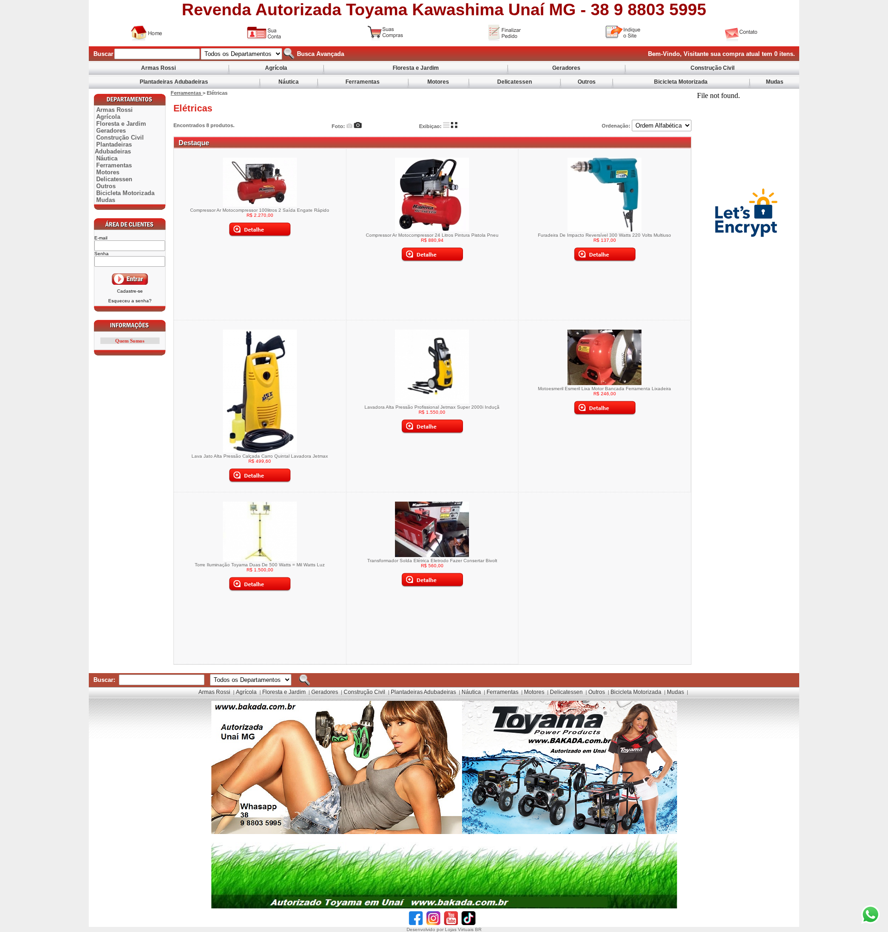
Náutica (288, 82)
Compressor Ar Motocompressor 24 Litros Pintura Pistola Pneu (432, 235)
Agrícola (276, 68)
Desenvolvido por (426, 929)
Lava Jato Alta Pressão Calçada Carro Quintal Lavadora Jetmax (259, 456)
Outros (586, 82)
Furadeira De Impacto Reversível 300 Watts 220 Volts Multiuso (604, 235)
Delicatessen (514, 82)
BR (478, 929)
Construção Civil (712, 68)
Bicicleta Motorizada (681, 82)
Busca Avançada (319, 53)
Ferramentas (362, 82)
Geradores (566, 68)
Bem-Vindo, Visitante (679, 53)
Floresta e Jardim (415, 68)
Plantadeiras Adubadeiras (174, 82)
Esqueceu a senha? (130, 300)
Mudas (775, 82)
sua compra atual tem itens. (752, 53)
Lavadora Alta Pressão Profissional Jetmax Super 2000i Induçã (432, 407)
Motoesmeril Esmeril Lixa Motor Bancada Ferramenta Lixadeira (604, 388)
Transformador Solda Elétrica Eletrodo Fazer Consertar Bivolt (432, 560)
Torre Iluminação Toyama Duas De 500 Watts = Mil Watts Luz (260, 564)
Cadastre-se (130, 291)
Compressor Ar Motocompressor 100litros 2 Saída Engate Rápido (259, 210)
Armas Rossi (158, 68)
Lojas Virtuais (460, 929)
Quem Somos (129, 340)
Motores (438, 82)
